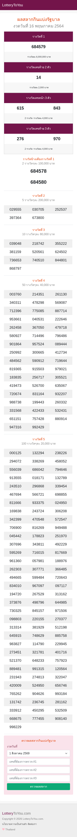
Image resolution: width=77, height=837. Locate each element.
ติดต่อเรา (32, 824)
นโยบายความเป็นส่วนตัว (14, 824)
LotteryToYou (12, 5)
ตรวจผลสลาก (38, 786)
